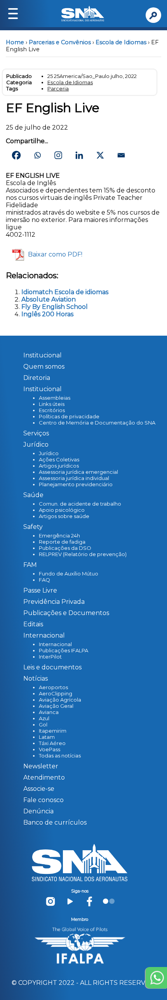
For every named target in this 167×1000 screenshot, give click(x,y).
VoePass (49, 749)
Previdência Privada (54, 601)
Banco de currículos (55, 822)
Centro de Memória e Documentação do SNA (97, 422)
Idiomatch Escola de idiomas (64, 292)
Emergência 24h (59, 535)
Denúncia (38, 811)
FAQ (44, 580)
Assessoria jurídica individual (74, 478)
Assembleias (54, 398)
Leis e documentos (52, 667)
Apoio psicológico (62, 510)
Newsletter (40, 766)
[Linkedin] (79, 155)
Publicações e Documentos (66, 613)
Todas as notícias (60, 755)
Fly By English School (54, 306)
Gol (43, 724)
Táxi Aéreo (52, 743)
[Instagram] (58, 155)
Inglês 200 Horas (47, 314)
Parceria (58, 88)
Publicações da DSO (65, 548)
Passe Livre (40, 590)
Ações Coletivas (59, 459)
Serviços (36, 433)
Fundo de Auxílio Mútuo (68, 573)
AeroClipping (55, 693)
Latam (47, 737)
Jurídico (49, 453)
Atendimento (44, 777)
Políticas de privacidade (69, 416)
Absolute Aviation (48, 299)
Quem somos (43, 366)
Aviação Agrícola (60, 700)
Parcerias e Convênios (60, 42)
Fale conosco (43, 800)
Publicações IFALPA (63, 650)
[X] (100, 155)
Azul (44, 718)
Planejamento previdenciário (76, 484)
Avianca (49, 712)
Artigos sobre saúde (64, 516)
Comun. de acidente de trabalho (80, 504)
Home (15, 42)
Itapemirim (52, 731)
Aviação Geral (56, 706)
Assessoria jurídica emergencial (78, 472)
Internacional (55, 644)
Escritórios (52, 410)
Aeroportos (53, 687)
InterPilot (50, 656)
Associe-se (38, 788)
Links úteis (51, 404)
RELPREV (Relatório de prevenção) (83, 554)
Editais (33, 624)
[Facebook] (16, 155)
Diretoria (36, 377)
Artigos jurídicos (59, 466)
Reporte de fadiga (62, 542)
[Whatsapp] (37, 155)
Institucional (42, 355)
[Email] (121, 155)
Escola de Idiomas (121, 42)
